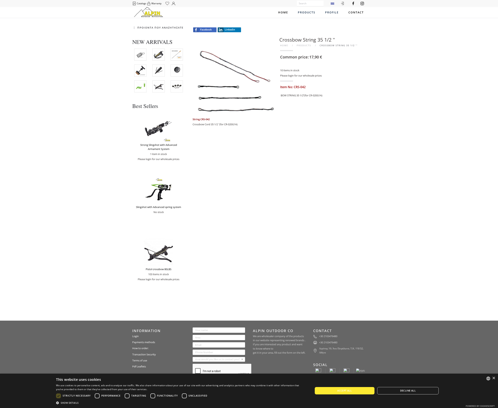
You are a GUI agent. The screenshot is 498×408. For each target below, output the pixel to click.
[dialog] (249, 391)
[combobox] (488, 378)
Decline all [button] (408, 390)
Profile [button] (332, 12)
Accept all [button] (344, 390)
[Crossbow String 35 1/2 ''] (235, 76)
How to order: (140, 348)
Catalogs (141, 3)
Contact (356, 12)
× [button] (493, 378)
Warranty (156, 3)
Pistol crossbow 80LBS (158, 269)
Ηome (283, 12)
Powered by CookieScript (480, 406)
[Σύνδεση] (342, 3)
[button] (181, 402)
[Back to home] (148, 12)
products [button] (306, 12)
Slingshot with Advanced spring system (158, 207)
